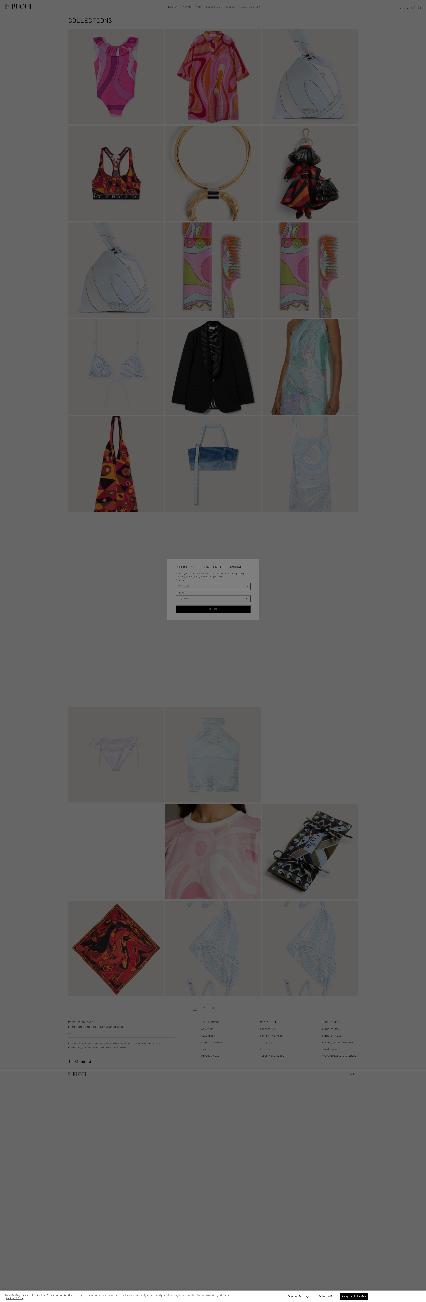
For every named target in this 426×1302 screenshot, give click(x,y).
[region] (213, 1296)
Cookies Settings (299, 1296)
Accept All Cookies (354, 1296)
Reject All (325, 1296)
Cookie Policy (14, 1298)
